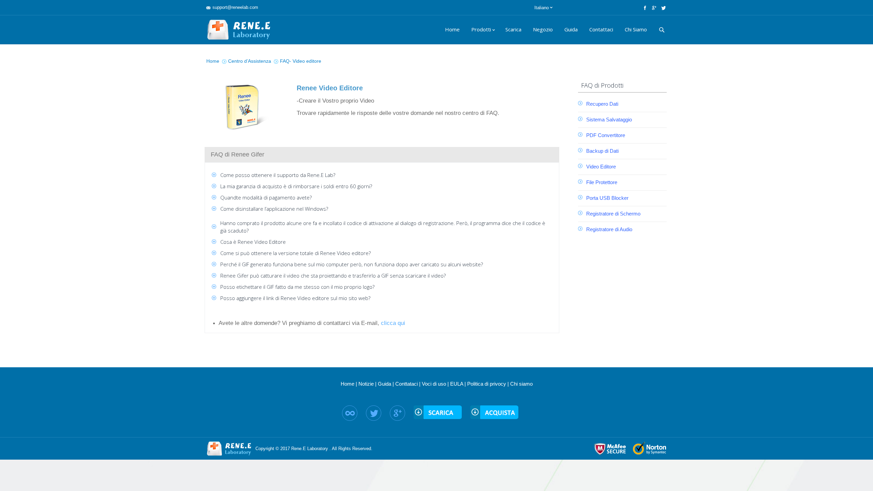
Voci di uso (434, 384)
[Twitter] (663, 7)
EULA (456, 384)
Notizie (366, 384)
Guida (384, 384)
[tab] (382, 154)
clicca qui (393, 323)
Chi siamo (521, 384)
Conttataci (406, 384)
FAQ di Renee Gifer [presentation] (237, 154)
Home (347, 384)
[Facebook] (644, 7)
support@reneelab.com (235, 7)
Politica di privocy (486, 384)
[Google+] (653, 7)
